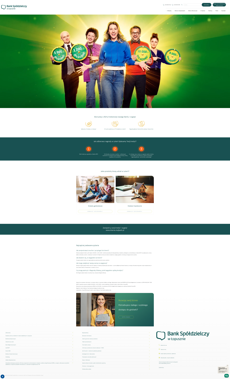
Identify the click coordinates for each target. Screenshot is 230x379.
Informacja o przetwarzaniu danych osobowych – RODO (93, 347)
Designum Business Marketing (34, 375)
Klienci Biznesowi (192, 11)
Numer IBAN (8, 350)
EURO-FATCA (161, 367)
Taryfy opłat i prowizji (86, 344)
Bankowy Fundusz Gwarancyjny (12, 353)
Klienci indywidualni (180, 11)
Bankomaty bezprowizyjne (11, 338)
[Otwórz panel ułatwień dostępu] (2, 376)
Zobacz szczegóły (95, 211)
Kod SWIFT (8, 347)
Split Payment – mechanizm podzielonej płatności (91, 350)
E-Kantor (203, 11)
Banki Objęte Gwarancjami (11, 344)
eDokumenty (8, 332)
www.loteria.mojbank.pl (115, 230)
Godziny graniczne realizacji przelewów (90, 338)
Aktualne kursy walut (10, 341)
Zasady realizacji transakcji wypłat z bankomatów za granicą (94, 363)
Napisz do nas (163, 349)
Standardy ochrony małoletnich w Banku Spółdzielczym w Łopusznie (19, 335)
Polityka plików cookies (86, 369)
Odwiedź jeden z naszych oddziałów (167, 357)
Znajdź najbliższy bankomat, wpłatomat (168, 353)
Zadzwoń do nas (164, 345)
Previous (75, 309)
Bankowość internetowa (86, 335)
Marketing (8, 356)
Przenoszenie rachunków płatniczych (89, 356)
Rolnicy (210, 11)
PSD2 (217, 11)
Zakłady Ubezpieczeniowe (10, 360)
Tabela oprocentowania (86, 341)
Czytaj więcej (126, 317)
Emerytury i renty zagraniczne (88, 366)
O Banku (169, 11)
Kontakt (223, 11)
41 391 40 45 (177, 4)
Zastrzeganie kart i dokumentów (88, 353)
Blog (42, 375)
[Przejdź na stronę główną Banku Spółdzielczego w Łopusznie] (182, 337)
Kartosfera (206, 4)
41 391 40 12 (168, 4)
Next (154, 309)
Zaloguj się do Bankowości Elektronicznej (219, 4)
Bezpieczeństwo (85, 332)
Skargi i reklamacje (86, 360)
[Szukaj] (182, 5)
